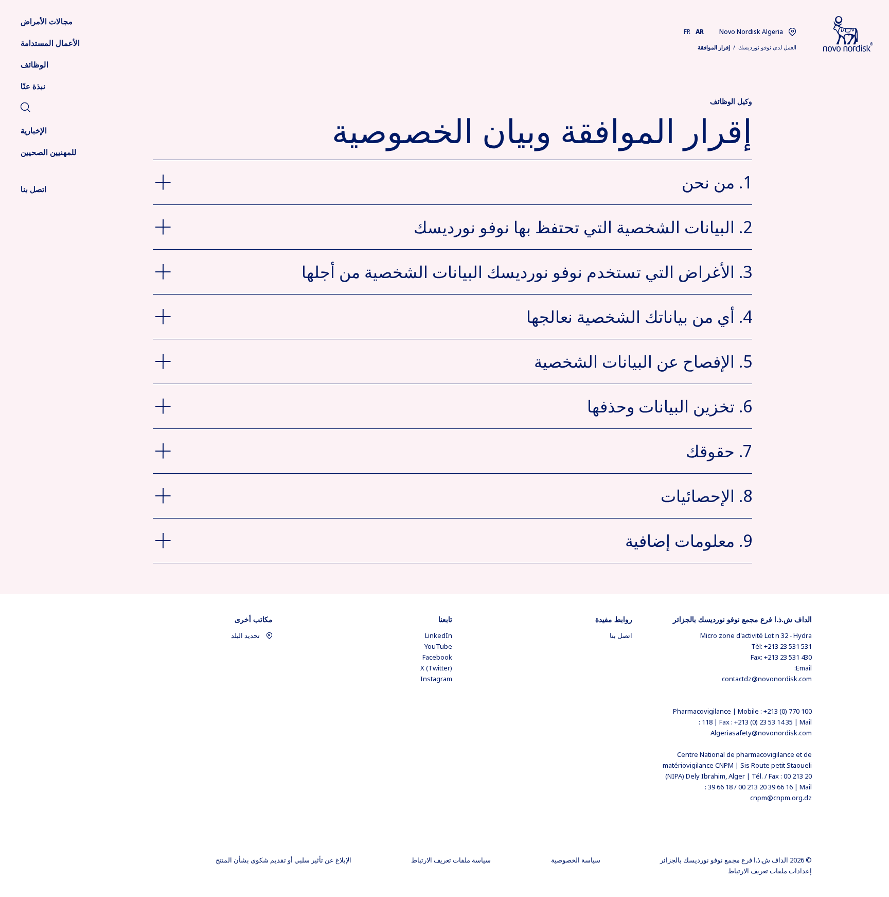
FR (687, 31)
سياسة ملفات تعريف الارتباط (451, 860)
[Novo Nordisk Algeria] (835, 34)
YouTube (438, 646)
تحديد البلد (245, 635)
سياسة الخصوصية (575, 860)
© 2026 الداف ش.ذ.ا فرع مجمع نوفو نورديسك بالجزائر (736, 860)
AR (700, 31)
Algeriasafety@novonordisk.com (761, 732)
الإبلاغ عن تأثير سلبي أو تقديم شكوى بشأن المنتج (283, 860)
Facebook (437, 657)
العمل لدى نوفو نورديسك (767, 47)
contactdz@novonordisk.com (767, 678)
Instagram (436, 678)
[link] (25, 109)
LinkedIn (438, 635)
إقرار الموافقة (714, 47)
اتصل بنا (621, 635)
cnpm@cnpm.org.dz (781, 797)
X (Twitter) (436, 667)
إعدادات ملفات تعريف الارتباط (770, 870)
